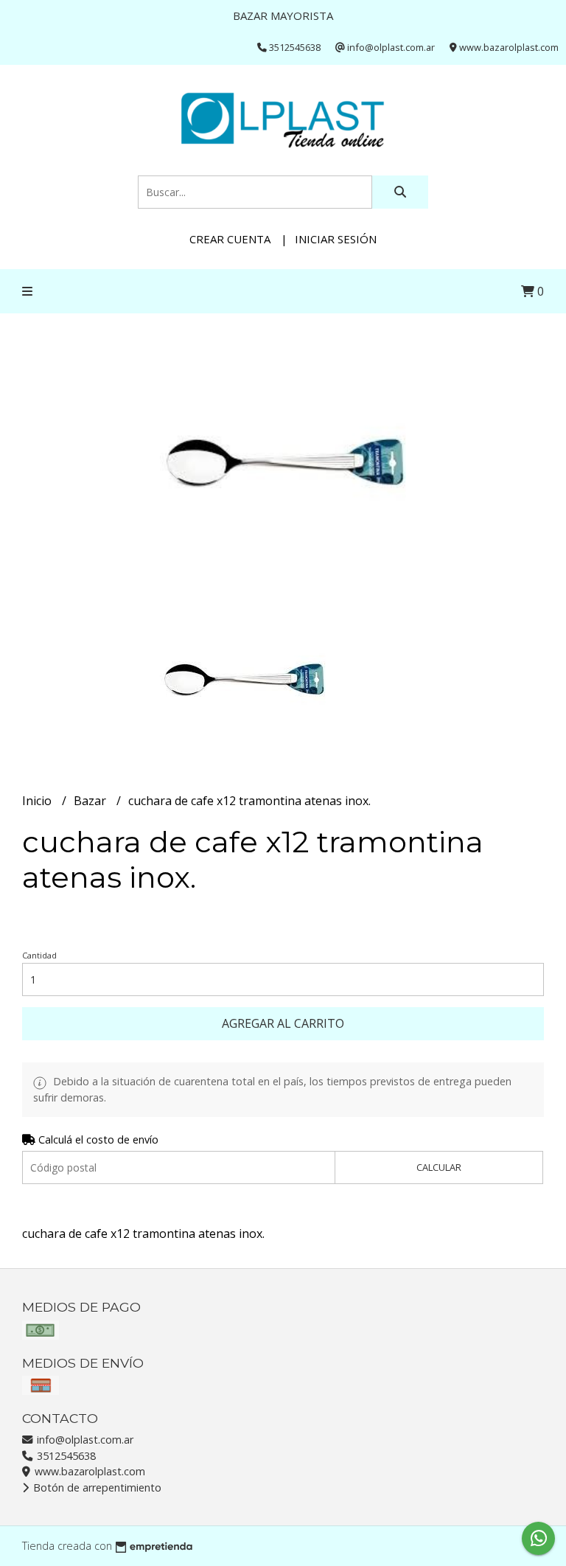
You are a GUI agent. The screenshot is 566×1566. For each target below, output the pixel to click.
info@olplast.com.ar (83, 1440)
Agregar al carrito (283, 1023)
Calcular (438, 1167)
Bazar (91, 801)
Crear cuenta (229, 239)
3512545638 (65, 1456)
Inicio (38, 801)
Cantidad (39, 955)
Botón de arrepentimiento (95, 1487)
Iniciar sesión (336, 239)
